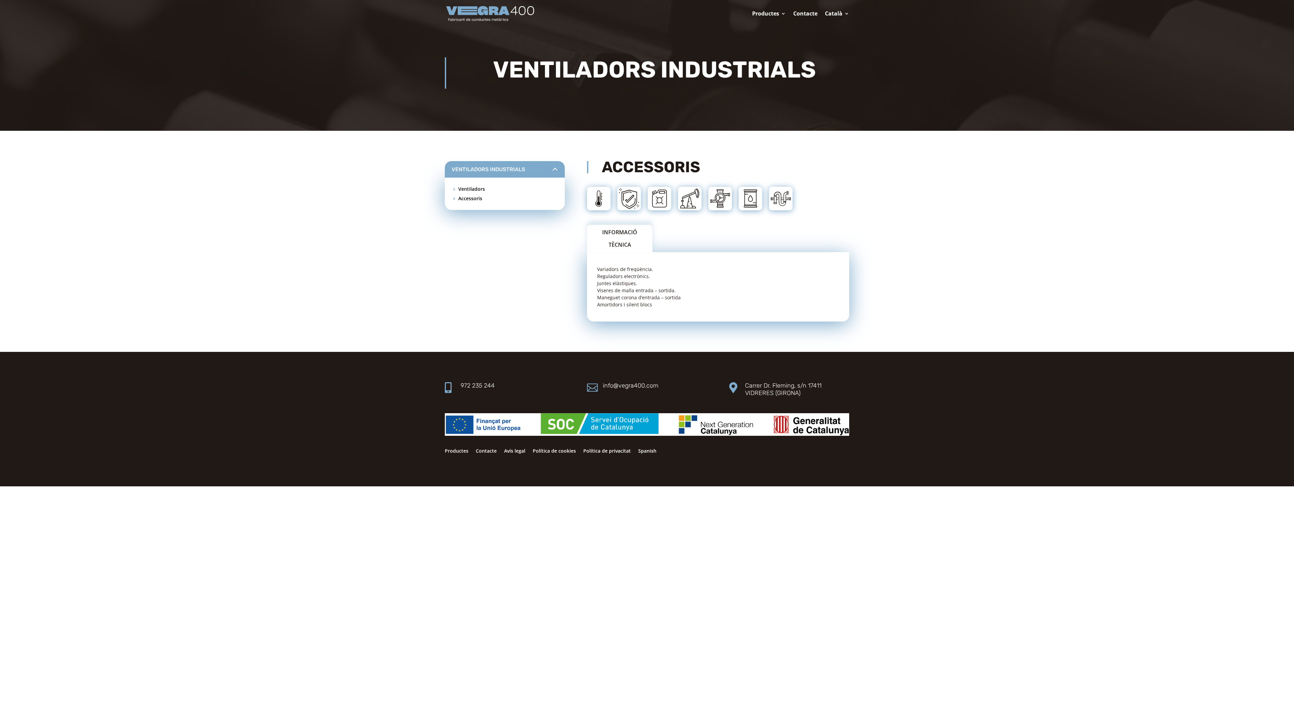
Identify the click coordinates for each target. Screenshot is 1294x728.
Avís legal (514, 451)
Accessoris (470, 198)
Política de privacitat (607, 451)
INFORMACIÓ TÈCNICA (619, 238)
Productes (765, 14)
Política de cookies (554, 451)
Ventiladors (471, 189)
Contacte (805, 14)
